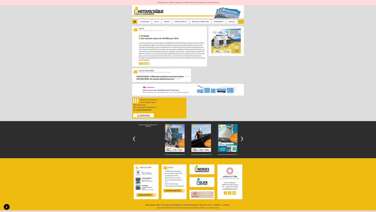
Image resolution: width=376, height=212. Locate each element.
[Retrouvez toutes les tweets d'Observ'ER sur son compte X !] (225, 193)
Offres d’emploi (181, 21)
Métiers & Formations (200, 21)
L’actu (156, 21)
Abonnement (219, 21)
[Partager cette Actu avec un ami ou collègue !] (148, 63)
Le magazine (144, 21)
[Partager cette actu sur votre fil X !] (140, 63)
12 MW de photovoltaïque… (173, 171)
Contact (231, 21)
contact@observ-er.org (230, 189)
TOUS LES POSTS (145, 195)
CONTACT (226, 205)
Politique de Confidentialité (172, 205)
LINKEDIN (217, 205)
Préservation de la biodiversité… (175, 186)
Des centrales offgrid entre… (174, 173)
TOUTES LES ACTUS (172, 190)
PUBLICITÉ (203, 205)
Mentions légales (191, 205)
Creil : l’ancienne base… (172, 184)
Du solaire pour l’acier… (172, 175)
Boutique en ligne (153, 205)
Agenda (167, 21)
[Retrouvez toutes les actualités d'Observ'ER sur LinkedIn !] (229, 193)
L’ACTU (210, 205)
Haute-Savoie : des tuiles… (173, 178)
